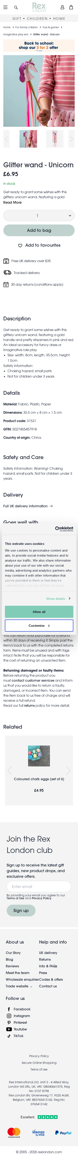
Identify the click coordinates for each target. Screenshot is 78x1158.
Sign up (21, 910)
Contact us (48, 986)
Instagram (22, 1015)
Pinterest (20, 1022)
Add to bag (39, 230)
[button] (16, 7)
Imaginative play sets (15, 34)
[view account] (62, 7)
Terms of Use (15, 898)
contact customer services (33, 680)
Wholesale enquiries (22, 979)
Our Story (13, 952)
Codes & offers (51, 979)
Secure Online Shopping (39, 1063)
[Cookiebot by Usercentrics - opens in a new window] (55, 529)
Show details (55, 598)
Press (43, 972)
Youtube (20, 1029)
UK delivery (48, 952)
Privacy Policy (41, 898)
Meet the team (18, 972)
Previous (6, 139)
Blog (9, 959)
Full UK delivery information (25, 506)
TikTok (19, 1036)
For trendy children (26, 27)
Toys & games (50, 27)
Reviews (12, 966)
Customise (37, 625)
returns (29, 705)
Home (7, 27)
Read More (12, 202)
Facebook (22, 1009)
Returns (45, 959)
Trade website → (19, 986)
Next (71, 139)
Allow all (39, 612)
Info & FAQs (48, 966)
